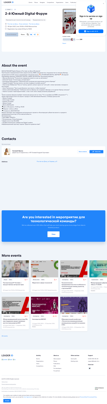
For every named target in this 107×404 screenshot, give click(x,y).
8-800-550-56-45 (93, 359)
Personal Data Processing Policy (88, 397)
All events (5, 336)
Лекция (5, 279)
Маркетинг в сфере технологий (42, 283)
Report (64, 43)
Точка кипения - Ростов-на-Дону (28, 24)
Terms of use (5, 381)
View (53, 234)
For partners (57, 371)
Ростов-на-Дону (13, 24)
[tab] (45, 355)
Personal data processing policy (9, 384)
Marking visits (74, 361)
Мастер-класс (36, 279)
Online (10, 279)
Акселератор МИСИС (39, 319)
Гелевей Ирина (17, 151)
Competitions (50, 2)
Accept (7, 400)
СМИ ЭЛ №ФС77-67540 (20, 391)
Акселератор (65, 279)
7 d (85, 279)
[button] (45, 355)
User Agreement (28, 397)
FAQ (55, 366)
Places (36, 2)
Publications (73, 2)
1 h (56, 279)
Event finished (11, 34)
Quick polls (74, 359)
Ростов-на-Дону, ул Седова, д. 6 (47, 161)
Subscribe (98, 151)
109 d (56, 316)
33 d (85, 316)
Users (66, 2)
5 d (27, 316)
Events (30, 2)
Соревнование (95, 279)
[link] (15, 276)
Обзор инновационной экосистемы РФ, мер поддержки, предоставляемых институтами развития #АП (15, 321)
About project (57, 359)
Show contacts (83, 151)
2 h (27, 279)
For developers (57, 368)
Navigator (42, 2)
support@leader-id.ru (93, 361)
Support (90, 355)
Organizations (59, 2)
